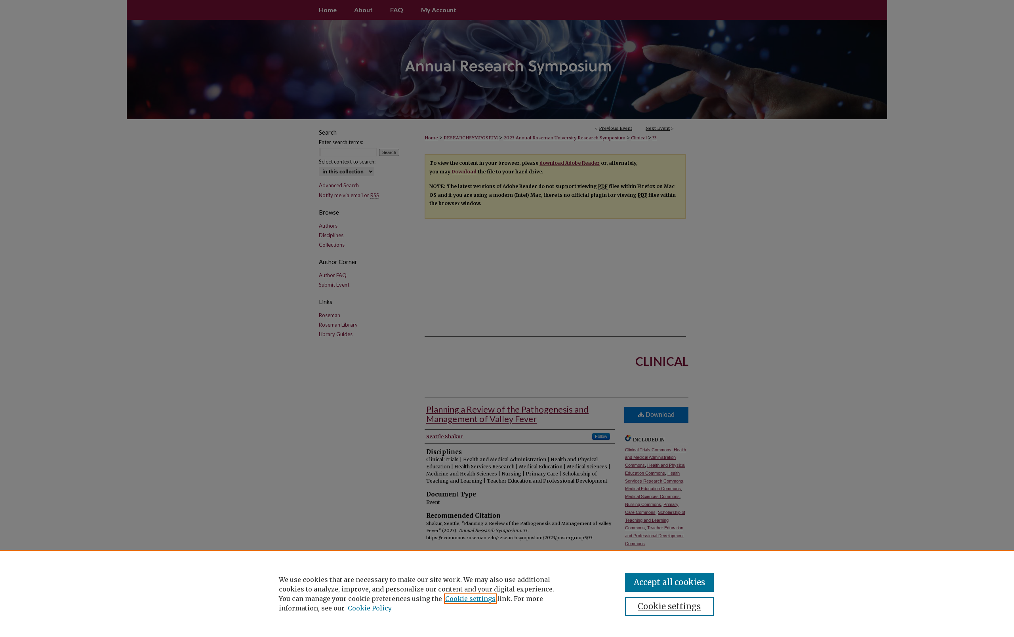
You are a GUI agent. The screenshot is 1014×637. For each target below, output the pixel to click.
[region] (507, 593)
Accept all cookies (669, 582)
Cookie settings (470, 599)
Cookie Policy (370, 608)
